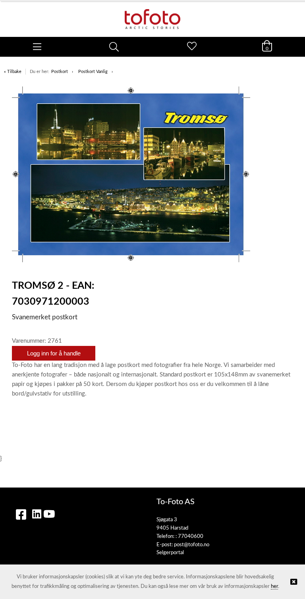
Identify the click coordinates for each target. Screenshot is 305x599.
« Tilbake (12, 71)
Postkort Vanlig (93, 71)
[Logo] (152, 15)
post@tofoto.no (191, 544)
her (274, 586)
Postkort (59, 71)
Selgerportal (170, 552)
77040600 (190, 536)
